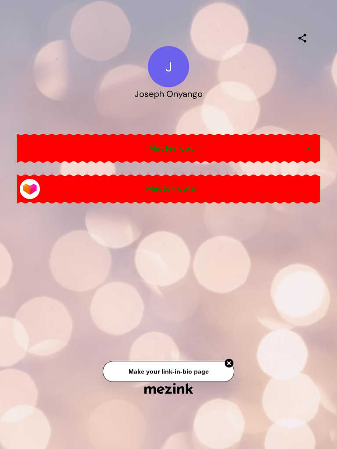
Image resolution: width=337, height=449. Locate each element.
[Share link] (302, 36)
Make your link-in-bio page (168, 371)
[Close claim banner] (229, 364)
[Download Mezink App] (168, 388)
